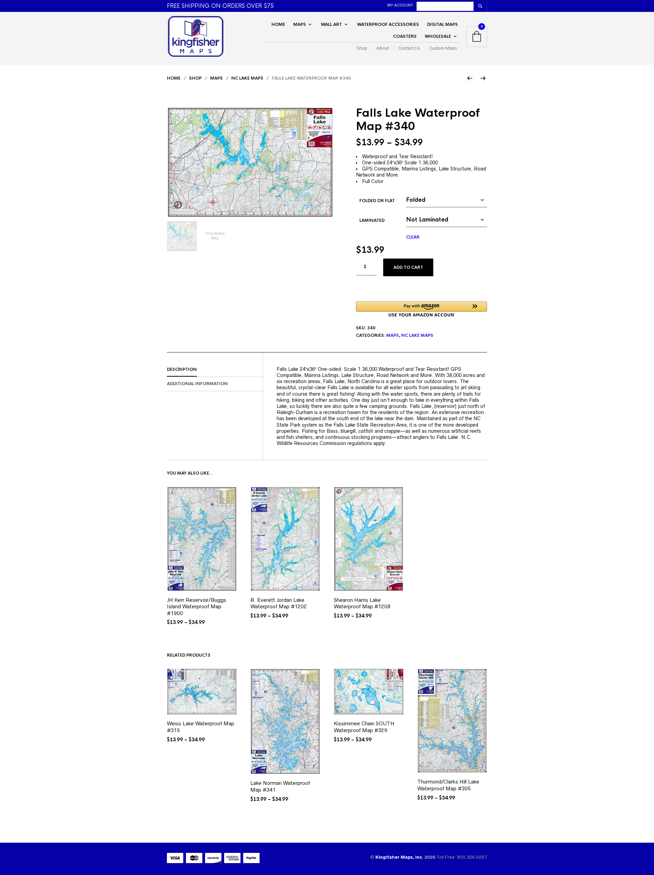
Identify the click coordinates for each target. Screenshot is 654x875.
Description (182, 369)
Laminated (372, 220)
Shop (362, 48)
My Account (400, 5)
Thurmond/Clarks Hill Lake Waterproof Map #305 (448, 785)
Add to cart (408, 267)
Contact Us (409, 48)
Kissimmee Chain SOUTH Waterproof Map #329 (364, 727)
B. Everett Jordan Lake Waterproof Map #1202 (278, 603)
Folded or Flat (377, 200)
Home (278, 24)
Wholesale (438, 36)
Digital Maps (442, 24)
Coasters (405, 36)
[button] (421, 309)
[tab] (215, 370)
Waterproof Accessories (388, 24)
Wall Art (331, 24)
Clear (413, 237)
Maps (299, 24)
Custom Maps (443, 48)
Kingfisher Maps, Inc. (399, 857)
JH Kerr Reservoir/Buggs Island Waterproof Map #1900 (196, 606)
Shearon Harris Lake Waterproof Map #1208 (362, 603)
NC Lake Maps (247, 78)
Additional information (197, 383)
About (382, 48)
